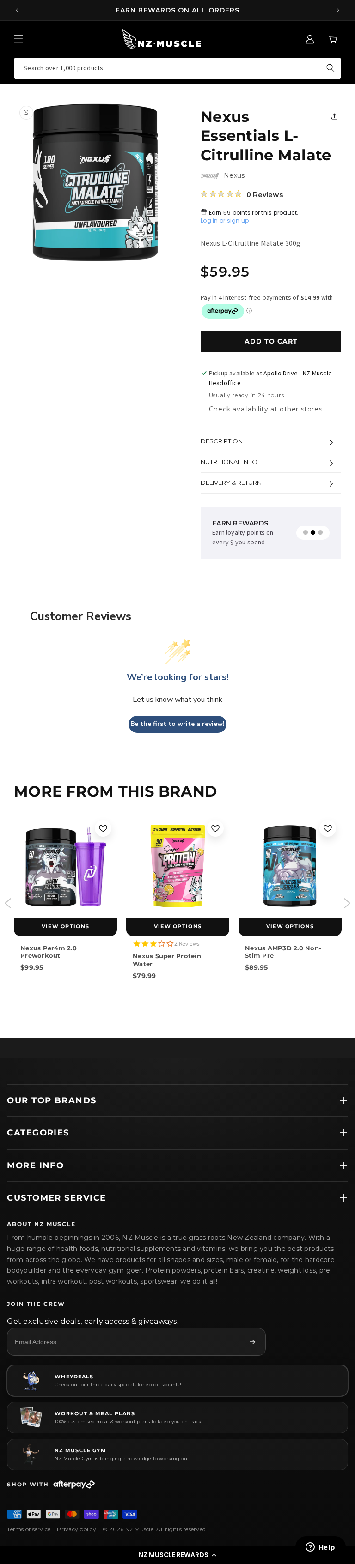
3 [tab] (320, 533)
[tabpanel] (250, 533)
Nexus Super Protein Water (167, 959)
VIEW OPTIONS (66, 926)
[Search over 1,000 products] (330, 68)
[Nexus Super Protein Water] (177, 866)
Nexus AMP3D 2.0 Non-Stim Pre (283, 951)
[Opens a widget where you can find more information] (320, 1547)
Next (346, 903)
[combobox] (177, 68)
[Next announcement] (338, 10)
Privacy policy (76, 1529)
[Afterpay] (74, 1484)
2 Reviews (187, 944)
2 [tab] (313, 533)
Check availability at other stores (265, 409)
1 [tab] (305, 533)
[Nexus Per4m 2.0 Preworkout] (65, 866)
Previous (8, 903)
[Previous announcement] (17, 10)
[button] (177, 1555)
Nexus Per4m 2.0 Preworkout (48, 951)
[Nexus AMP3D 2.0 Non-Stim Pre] (290, 866)
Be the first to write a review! (177, 723)
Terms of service (28, 1529)
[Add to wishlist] (103, 828)
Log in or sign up (225, 220)
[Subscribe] (252, 1342)
